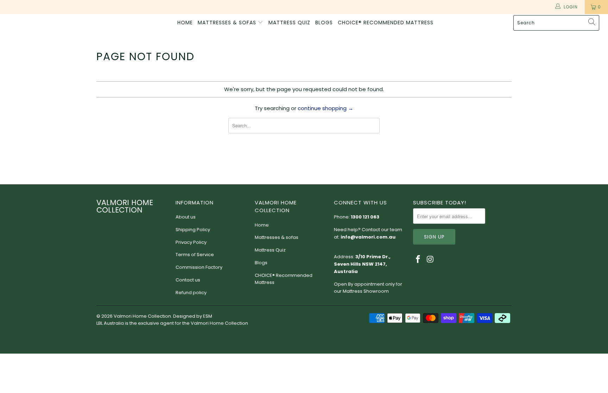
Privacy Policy (191, 242)
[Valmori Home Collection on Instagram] (430, 259)
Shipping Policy (193, 229)
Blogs (324, 22)
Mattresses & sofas (228, 22)
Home (185, 22)
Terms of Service (195, 254)
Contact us (188, 280)
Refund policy (191, 292)
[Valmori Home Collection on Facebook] (418, 259)
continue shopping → (325, 108)
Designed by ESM (192, 316)
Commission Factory (199, 267)
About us (186, 217)
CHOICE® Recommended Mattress (385, 22)
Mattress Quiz (289, 22)
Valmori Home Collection (33, 25)
